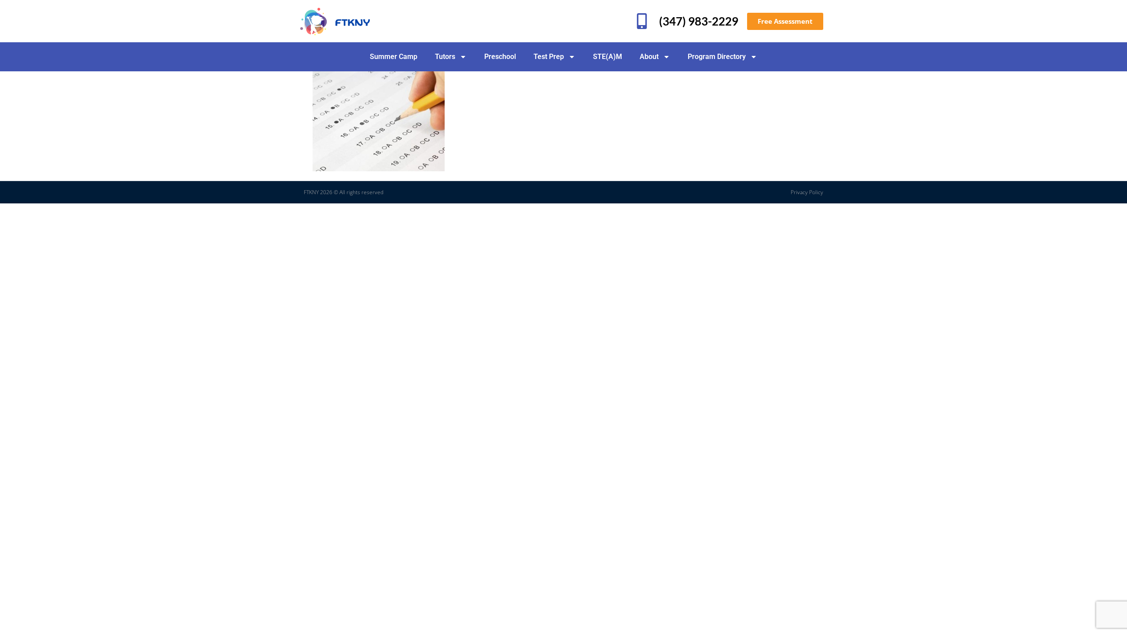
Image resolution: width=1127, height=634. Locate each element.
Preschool (500, 56)
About (649, 56)
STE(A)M (607, 56)
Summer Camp (393, 56)
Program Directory (717, 56)
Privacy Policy (807, 192)
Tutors (445, 56)
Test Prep (549, 56)
